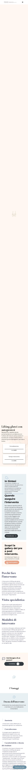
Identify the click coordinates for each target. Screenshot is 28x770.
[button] (22, 2)
